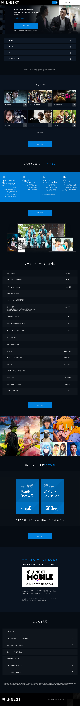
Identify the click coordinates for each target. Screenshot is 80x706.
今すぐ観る (68, 2)
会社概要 (52, 699)
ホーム (49, 699)
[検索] (50, 2)
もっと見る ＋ (40, 132)
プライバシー (57, 699)
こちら (36, 30)
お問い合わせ (62, 699)
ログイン (55, 2)
